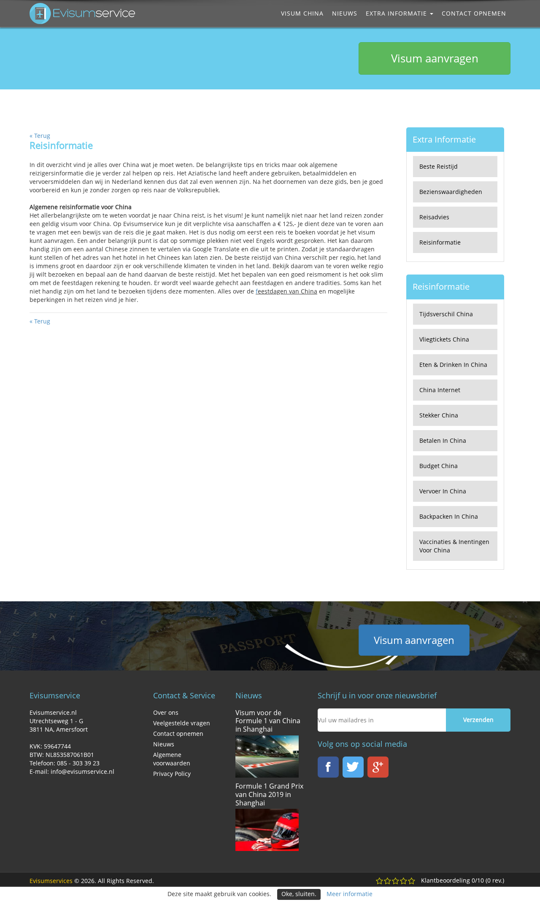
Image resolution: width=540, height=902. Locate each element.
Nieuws (344, 13)
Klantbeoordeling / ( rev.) (462, 880)
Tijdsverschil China (446, 314)
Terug (40, 136)
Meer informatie (350, 894)
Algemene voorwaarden (171, 759)
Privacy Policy (172, 774)
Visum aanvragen (434, 58)
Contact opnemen (474, 13)
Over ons (165, 712)
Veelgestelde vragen (181, 723)
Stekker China (438, 415)
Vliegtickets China (444, 339)
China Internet (439, 390)
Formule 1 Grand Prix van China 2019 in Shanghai (269, 794)
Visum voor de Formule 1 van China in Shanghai (267, 721)
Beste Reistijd (438, 166)
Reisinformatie (440, 242)
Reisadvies (434, 217)
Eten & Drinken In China (453, 365)
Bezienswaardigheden (450, 192)
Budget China (438, 466)
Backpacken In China (448, 516)
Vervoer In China (442, 491)
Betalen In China (442, 440)
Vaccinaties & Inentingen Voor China (454, 546)
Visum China (302, 13)
